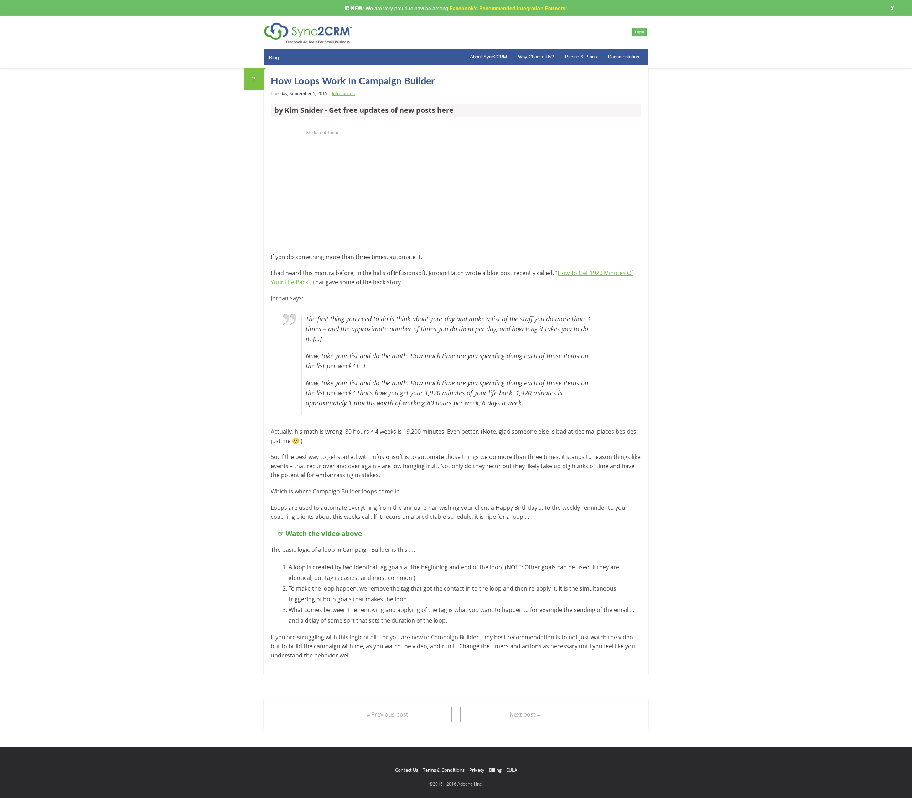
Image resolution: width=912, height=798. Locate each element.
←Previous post (387, 714)
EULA (511, 770)
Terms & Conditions (444, 770)
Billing (495, 770)
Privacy (476, 770)
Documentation (623, 56)
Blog (274, 57)
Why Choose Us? (536, 56)
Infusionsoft (343, 93)
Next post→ (525, 714)
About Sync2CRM (488, 56)
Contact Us (406, 770)
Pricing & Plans (581, 56)
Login (639, 32)
